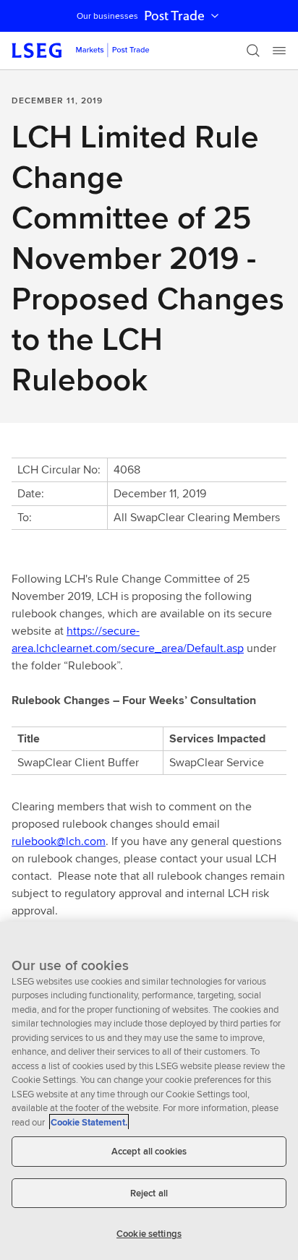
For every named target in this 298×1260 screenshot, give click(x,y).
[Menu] (279, 51)
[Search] (253, 51)
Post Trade (174, 16)
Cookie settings (149, 1233)
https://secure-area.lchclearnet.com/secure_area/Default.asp (128, 639)
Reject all (149, 1193)
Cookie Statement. (89, 1122)
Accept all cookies (149, 1151)
